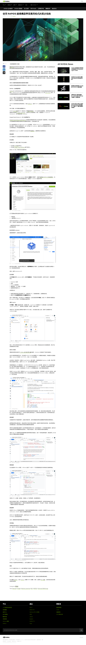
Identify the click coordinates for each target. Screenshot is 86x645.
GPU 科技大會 (59, 614)
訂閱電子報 (41, 8)
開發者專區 (58, 607)
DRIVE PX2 (32, 609)
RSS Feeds (33, 8)
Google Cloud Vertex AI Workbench (18, 119)
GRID (31, 614)
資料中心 (5, 612)
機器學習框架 (31, 111)
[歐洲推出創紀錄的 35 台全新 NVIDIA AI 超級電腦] (64, 88)
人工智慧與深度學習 (7, 607)
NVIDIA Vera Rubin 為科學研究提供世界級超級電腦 (77, 78)
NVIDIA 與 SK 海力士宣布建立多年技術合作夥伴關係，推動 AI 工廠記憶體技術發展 (77, 105)
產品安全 (54, 8)
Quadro (31, 619)
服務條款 (39, 639)
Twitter (22, 579)
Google (19, 588)
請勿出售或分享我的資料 (30, 639)
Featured (14, 588)
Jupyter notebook (21, 112)
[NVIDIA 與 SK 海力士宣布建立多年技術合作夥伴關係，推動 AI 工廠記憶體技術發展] (64, 106)
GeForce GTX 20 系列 (34, 612)
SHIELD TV (32, 621)
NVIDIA (14, 16)
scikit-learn (48, 92)
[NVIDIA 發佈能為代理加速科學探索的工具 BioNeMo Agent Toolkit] (64, 70)
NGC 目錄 (15, 111)
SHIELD (4, 623)
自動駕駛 (5, 619)
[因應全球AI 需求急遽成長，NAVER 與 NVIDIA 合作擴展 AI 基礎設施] (64, 97)
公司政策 (9, 641)
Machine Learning (25, 588)
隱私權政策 (5, 639)
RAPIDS (11, 91)
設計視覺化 (5, 614)
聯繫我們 (48, 8)
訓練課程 (58, 612)
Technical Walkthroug (43, 588)
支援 (26, 5)
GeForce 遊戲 (6, 621)
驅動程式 (20, 5)
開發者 (9, 5)
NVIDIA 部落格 (18, 8)
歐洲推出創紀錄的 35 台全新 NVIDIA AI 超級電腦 (77, 86)
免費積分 (32, 130)
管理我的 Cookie (19, 639)
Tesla (31, 623)
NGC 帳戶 (16, 145)
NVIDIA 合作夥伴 (8, 8)
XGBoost (30, 103)
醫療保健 (5, 616)
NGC (32, 588)
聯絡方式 (19, 641)
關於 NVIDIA (33, 5)
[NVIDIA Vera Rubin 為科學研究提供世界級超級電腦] (64, 79)
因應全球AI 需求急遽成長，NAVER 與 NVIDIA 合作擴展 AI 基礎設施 (77, 96)
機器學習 (12, 67)
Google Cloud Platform (19, 147)
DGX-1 (31, 607)
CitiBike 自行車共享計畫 (25, 352)
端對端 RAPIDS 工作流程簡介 (46, 177)
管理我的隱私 (12, 639)
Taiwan (81, 637)
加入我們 (26, 8)
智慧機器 (5, 609)
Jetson (31, 616)
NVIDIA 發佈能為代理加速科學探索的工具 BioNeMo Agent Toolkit (77, 69)
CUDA (57, 609)
